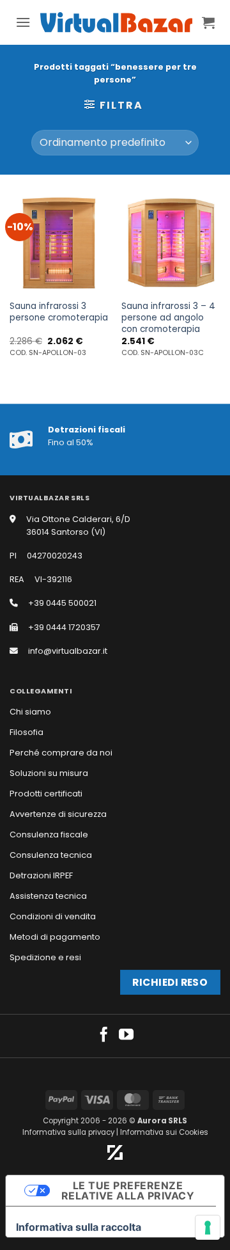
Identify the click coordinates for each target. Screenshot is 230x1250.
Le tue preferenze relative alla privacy (127, 1190)
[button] (23, 22)
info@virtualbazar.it (67, 650)
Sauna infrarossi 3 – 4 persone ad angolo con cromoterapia (168, 318)
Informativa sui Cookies (164, 1132)
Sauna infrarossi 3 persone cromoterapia (59, 312)
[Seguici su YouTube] (126, 1035)
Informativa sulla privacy (68, 1132)
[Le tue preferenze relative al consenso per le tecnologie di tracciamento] (207, 1227)
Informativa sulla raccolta (78, 1227)
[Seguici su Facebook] (103, 1035)
